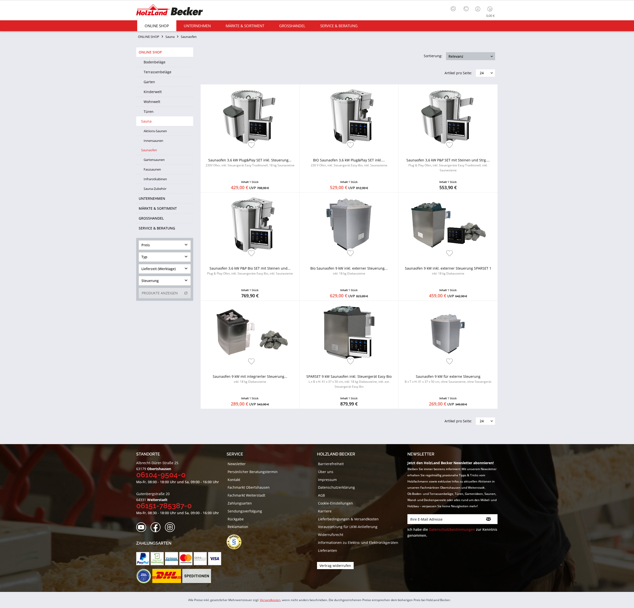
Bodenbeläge (154, 62)
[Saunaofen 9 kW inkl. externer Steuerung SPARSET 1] (448, 224)
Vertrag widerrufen (335, 565)
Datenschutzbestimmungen (452, 529)
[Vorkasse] (171, 558)
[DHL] (166, 576)
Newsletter (237, 463)
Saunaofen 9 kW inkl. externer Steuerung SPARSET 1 (448, 271)
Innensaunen (153, 140)
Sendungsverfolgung (245, 511)
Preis (145, 245)
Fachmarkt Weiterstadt (246, 495)
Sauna (146, 121)
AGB (321, 495)
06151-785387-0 (164, 505)
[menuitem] (454, 8)
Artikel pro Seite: (458, 73)
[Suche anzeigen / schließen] (453, 8)
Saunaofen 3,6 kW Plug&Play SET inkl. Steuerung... (250, 162)
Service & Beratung (157, 228)
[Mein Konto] (478, 8)
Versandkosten (270, 600)
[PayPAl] (142, 558)
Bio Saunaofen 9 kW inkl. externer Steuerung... (349, 271)
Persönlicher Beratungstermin (253, 471)
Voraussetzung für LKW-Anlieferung (347, 526)
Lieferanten (327, 550)
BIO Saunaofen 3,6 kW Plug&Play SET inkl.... (349, 162)
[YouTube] (142, 527)
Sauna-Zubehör (155, 188)
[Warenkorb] (491, 8)
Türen (149, 111)
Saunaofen (149, 150)
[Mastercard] (185, 558)
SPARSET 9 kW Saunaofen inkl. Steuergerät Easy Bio (349, 381)
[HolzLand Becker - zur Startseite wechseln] (169, 10)
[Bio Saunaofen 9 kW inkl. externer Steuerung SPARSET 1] (349, 224)
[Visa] (214, 558)
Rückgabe (236, 519)
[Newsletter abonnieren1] (488, 519)
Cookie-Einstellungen (335, 503)
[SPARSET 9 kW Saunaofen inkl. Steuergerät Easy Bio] (349, 333)
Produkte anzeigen (160, 293)
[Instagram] (171, 527)
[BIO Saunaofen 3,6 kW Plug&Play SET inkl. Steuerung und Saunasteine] (349, 116)
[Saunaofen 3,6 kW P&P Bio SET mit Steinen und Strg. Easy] (250, 224)
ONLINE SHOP (150, 52)
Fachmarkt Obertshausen (249, 487)
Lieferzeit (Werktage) (158, 268)
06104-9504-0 (160, 474)
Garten (149, 81)
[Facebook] (157, 527)
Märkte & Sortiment (158, 208)
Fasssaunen (152, 169)
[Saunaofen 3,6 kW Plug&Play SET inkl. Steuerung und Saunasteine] (250, 116)
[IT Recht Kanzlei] (236, 541)
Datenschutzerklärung (336, 487)
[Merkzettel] (466, 8)
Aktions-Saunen (155, 131)
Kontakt (234, 479)
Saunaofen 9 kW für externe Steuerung (448, 379)
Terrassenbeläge (157, 72)
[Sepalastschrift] (200, 558)
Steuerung (150, 280)
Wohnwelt (152, 101)
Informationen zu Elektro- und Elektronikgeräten (358, 542)
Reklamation (238, 526)
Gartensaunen (154, 159)
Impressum (327, 479)
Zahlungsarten (240, 503)
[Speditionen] (196, 576)
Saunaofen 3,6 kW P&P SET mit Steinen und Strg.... (448, 165)
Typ (144, 256)
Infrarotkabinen (155, 179)
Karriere (325, 511)
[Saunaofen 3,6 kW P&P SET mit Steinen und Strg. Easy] (448, 116)
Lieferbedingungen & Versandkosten (348, 519)
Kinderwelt (153, 91)
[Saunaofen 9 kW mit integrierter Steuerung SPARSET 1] (250, 333)
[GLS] (143, 576)
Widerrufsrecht (330, 534)
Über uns (325, 471)
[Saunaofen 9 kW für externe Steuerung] (448, 333)
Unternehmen (152, 198)
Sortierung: (433, 55)
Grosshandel (151, 218)
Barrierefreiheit (331, 463)
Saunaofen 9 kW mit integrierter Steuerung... (250, 379)
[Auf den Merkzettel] (251, 145)
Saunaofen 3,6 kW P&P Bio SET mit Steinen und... (250, 271)
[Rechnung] (157, 558)
